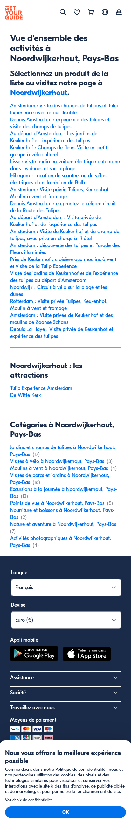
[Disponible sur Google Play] (34, 655)
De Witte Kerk (25, 395)
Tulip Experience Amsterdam (41, 388)
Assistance (22, 678)
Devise (18, 605)
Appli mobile (24, 640)
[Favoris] (77, 13)
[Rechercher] (63, 12)
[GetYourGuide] (14, 13)
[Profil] (119, 13)
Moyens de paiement (33, 720)
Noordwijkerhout (38, 92)
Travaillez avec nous (32, 707)
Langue (19, 572)
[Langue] (105, 12)
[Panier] (91, 13)
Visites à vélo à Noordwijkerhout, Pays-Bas (57, 461)
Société (18, 693)
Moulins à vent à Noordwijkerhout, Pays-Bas (59, 468)
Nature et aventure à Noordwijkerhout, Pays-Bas (63, 524)
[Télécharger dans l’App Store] (87, 655)
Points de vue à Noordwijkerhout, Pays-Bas (57, 503)
